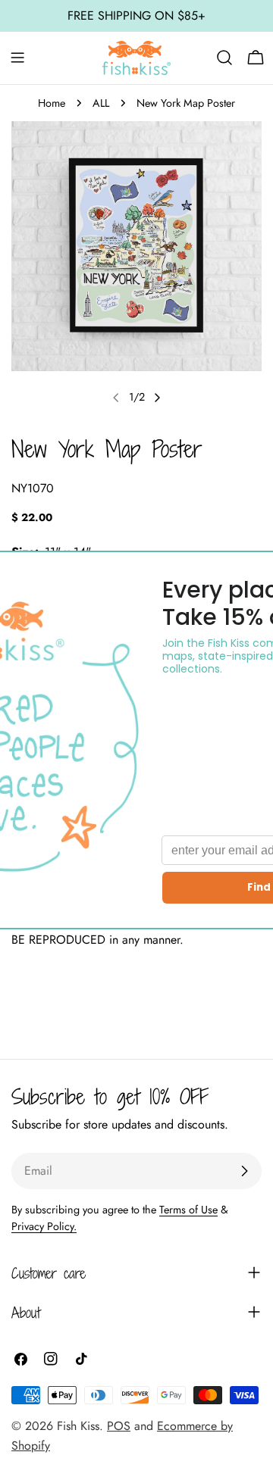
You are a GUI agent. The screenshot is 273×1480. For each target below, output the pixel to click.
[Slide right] (157, 398)
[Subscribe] (244, 1171)
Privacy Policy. (44, 1226)
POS (118, 1426)
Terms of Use (188, 1209)
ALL (101, 103)
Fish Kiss (78, 1426)
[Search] (224, 57)
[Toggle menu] (17, 57)
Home (51, 103)
